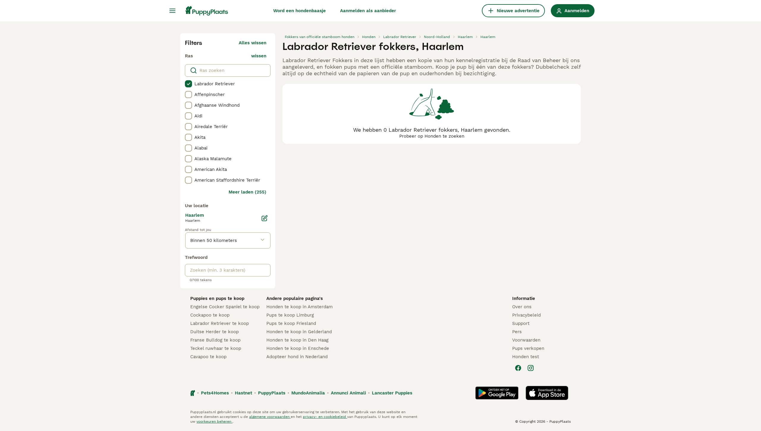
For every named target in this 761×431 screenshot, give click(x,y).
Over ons (522, 306)
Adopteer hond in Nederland (297, 356)
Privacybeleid (526, 315)
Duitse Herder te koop (214, 331)
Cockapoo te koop (209, 315)
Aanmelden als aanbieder (368, 10)
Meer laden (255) (247, 192)
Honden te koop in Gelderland (299, 331)
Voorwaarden (526, 340)
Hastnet (243, 393)
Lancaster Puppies (392, 393)
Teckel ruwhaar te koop (215, 348)
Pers (517, 331)
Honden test (525, 356)
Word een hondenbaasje (299, 10)
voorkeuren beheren (214, 421)
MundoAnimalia (308, 393)
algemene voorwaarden (270, 417)
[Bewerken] (265, 218)
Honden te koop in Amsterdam (299, 306)
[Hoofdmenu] (172, 11)
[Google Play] (496, 393)
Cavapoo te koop (208, 356)
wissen (258, 56)
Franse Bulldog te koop (215, 340)
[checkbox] (188, 84)
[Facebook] (518, 368)
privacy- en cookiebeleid (325, 417)
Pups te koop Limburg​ (290, 315)
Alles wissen (252, 42)
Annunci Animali (348, 393)
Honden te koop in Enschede (297, 348)
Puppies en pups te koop (217, 298)
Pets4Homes (215, 393)
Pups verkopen (528, 348)
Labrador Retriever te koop (219, 323)
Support (520, 323)
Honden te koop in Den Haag (297, 340)
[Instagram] (531, 368)
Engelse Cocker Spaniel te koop (225, 306)
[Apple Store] (547, 393)
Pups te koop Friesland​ (291, 323)
